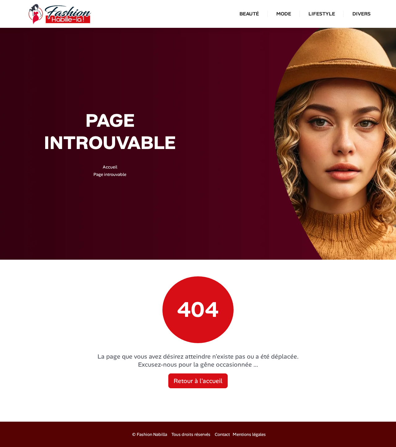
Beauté (249, 14)
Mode (283, 14)
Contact (222, 434)
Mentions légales (249, 434)
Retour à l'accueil (198, 381)
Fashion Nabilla (152, 434)
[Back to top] (379, 430)
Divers (361, 14)
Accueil (110, 167)
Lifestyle (321, 14)
